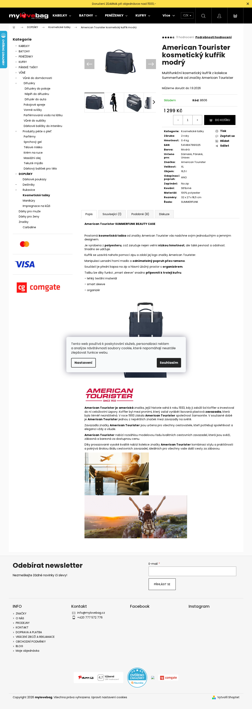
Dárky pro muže (30, 211)
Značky (23, 222)
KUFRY (23, 62)
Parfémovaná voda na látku (43, 115)
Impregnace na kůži (36, 206)
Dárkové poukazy (34, 179)
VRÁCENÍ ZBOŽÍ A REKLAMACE (35, 637)
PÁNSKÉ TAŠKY (28, 67)
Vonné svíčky (33, 110)
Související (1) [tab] (112, 214)
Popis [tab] (89, 214)
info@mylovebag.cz (91, 613)
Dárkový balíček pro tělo (40, 169)
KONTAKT (22, 627)
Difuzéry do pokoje (37, 89)
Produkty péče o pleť (37, 131)
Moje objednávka (27, 651)
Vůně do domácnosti (37, 78)
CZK (186, 15)
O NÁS (20, 618)
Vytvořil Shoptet (228, 697)
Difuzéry (29, 83)
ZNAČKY (21, 613)
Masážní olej (32, 158)
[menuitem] (62, 15)
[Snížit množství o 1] (178, 120)
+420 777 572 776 (90, 617)
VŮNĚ (22, 73)
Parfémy (30, 136)
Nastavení (83, 362)
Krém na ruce (33, 153)
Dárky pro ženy (29, 216)
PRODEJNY (23, 623)
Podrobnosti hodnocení (213, 37)
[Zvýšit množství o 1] (197, 120)
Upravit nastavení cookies (109, 697)
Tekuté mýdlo (33, 163)
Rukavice (29, 190)
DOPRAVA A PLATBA (29, 632)
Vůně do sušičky (35, 121)
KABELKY (24, 46)
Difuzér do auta (35, 99)
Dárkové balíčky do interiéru (43, 126)
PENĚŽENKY (26, 57)
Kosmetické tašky (36, 195)
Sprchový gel (33, 142)
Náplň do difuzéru (37, 94)
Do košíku (222, 120)
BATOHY (24, 51)
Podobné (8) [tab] (140, 214)
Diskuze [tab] (164, 214)
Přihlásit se (162, 584)
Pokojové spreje (34, 105)
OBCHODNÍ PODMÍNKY (31, 642)
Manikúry (29, 201)
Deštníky (29, 185)
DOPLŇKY (25, 174)
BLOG (19, 646)
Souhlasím (169, 362)
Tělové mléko (33, 147)
